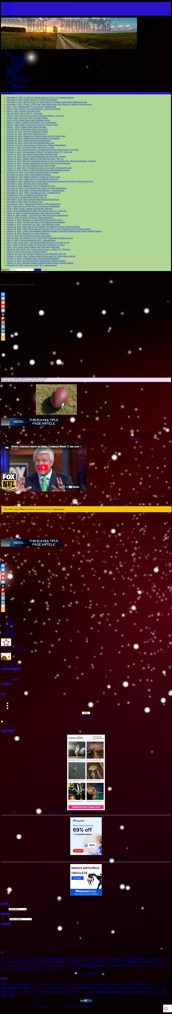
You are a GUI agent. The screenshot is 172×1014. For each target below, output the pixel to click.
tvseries (165, 965)
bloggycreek (86, 958)
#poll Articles (16, 84)
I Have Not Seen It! (17, 708)
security (63, 965)
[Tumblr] (86, 314)
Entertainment (10, 987)
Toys (152, 992)
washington (10, 635)
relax (32, 965)
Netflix (155, 961)
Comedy (110, 984)
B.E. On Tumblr (17, 62)
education (10, 961)
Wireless (18, 995)
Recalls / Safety (31, 992)
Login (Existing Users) (20, 78)
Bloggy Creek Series (41, 984)
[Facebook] (86, 294)
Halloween (60, 988)
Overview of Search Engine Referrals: (21, 940)
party (164, 961)
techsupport (93, 965)
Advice (4, 983)
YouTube (59, 969)
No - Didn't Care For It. (18, 706)
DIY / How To (128, 984)
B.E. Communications (20, 984)
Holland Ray (23, 284)
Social (8, 55)
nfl (7, 628)
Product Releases (20, 992)
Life (123, 961)
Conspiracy (117, 984)
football (9, 626)
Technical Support (108, 991)
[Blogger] (86, 335)
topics (136, 965)
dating (165, 958)
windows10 (33, 968)
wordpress (50, 969)
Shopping (83, 992)
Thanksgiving (143, 991)
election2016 (28, 961)
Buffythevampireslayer (113, 958)
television (107, 965)
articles (27, 958)
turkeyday (154, 965)
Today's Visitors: (13, 931)
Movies (110, 987)
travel (142, 965)
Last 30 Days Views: (14, 936)
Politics (4, 991)
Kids (103, 988)
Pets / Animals (159, 987)
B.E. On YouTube (18, 66)
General (51, 987)
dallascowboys (12, 624)
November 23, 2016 (9, 284)
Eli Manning (116, 499)
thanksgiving (11, 633)
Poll (11, 991)
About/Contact (12, 73)
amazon (8, 958)
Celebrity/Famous (89, 984)
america (14, 958)
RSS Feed (15, 89)
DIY (3, 961)
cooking (154, 958)
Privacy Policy (86, 1006)
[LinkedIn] (86, 331)
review (38, 965)
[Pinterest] (86, 306)
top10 (132, 965)
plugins (3, 965)
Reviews (63, 991)
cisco (143, 958)
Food (37, 987)
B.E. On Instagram (18, 59)
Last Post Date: (12, 947)
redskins (9, 631)
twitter (3, 969)
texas (113, 965)
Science (76, 992)
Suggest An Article (13, 71)
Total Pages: (11, 945)
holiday (117, 961)
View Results (86, 717)
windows (20, 968)
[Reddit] (86, 302)
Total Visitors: (12, 938)
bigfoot (34, 958)
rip (42, 965)
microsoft (131, 961)
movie (140, 961)
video (12, 969)
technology (79, 965)
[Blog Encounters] (69, 48)
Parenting (143, 988)
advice (3, 958)
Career (78, 984)
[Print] (86, 327)
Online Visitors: (12, 929)
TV (159, 965)
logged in (15, 679)
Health (68, 987)
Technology (129, 991)
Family (25, 987)
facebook (52, 961)
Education (142, 983)
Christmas (101, 984)
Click (110, 859)
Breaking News (55, 984)
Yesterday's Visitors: (14, 934)
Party (150, 988)
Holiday (85, 987)
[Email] (86, 310)
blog (41, 958)
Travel (158, 992)
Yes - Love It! (14, 703)
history (109, 961)
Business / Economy (68, 984)
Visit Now (54, 812)
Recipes (42, 992)
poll (8, 965)
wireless (42, 969)
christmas (135, 957)
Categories (5, 919)
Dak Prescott (135, 438)
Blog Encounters (42, 1006)
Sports (30, 284)
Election (151, 984)
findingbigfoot (75, 961)
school (56, 965)
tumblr (147, 965)
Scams (71, 992)
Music (117, 987)
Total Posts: (11, 943)
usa (7, 969)
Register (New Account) (20, 80)
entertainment (42, 961)
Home (8, 53)
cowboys (9, 619)
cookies (148, 958)
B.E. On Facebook (18, 57)
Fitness (32, 987)
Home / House (96, 988)
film (67, 961)
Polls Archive (11, 726)
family (60, 961)
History (76, 987)
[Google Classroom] (86, 339)
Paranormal (135, 987)
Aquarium (21, 958)
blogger (66, 958)
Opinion (126, 987)
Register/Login (12, 75)
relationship (26, 965)
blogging (76, 958)
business (125, 958)
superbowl (70, 965)
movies (147, 961)
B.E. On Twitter (17, 64)
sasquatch (48, 965)
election (18, 961)
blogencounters (53, 957)
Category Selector (13, 68)
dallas (8, 622)
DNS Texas (70, 1006)
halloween (102, 961)
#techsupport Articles (19, 87)
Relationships (51, 992)
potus (13, 965)
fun (96, 961)
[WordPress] (86, 323)
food (84, 961)
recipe (19, 965)
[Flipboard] (86, 318)
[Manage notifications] (166, 1008)
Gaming (44, 987)
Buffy (101, 958)
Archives (4, 909)
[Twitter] (86, 298)
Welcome (9, 82)
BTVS (95, 958)
